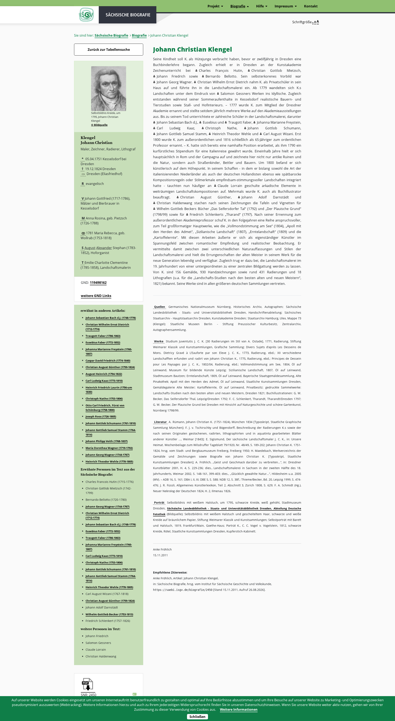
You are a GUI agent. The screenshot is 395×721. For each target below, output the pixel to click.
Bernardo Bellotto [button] (221, 76)
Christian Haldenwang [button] (174, 203)
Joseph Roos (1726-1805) (101, 416)
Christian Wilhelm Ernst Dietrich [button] (223, 82)
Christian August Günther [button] (205, 197)
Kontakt (311, 6)
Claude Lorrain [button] (230, 185)
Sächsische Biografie (111, 35)
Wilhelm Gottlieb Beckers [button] (176, 208)
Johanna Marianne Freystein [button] (278, 122)
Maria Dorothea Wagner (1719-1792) (109, 448)
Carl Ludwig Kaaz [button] (175, 128)
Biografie (139, 35)
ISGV (86, 14)
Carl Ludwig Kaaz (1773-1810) (104, 381)
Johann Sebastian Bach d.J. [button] (177, 122)
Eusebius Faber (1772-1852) (103, 342)
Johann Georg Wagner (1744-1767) (107, 455)
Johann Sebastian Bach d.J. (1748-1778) (111, 318)
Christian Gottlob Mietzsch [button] (275, 70)
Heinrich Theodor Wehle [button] (231, 134)
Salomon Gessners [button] (236, 93)
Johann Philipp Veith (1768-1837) (107, 441)
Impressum (284, 6)
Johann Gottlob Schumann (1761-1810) (111, 423)
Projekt (214, 6)
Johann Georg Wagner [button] (174, 82)
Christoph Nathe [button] (221, 128)
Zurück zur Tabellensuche (109, 49)
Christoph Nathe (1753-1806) (104, 398)
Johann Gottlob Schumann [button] (274, 128)
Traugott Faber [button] (240, 122)
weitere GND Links (96, 295)
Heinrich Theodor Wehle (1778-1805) (109, 461)
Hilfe (260, 6)
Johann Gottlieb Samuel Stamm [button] (182, 134)
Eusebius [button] (210, 122)
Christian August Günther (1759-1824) (110, 367)
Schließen (197, 716)
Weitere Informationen (239, 709)
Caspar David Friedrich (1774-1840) (108, 360)
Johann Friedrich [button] (171, 76)
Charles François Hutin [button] (220, 70)
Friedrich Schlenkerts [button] (206, 214)
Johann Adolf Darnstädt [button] (265, 197)
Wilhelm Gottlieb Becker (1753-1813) (109, 614)
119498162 (98, 282)
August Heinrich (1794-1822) (104, 374)
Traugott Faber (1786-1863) (103, 336)
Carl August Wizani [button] (278, 134)
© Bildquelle (99, 125)
